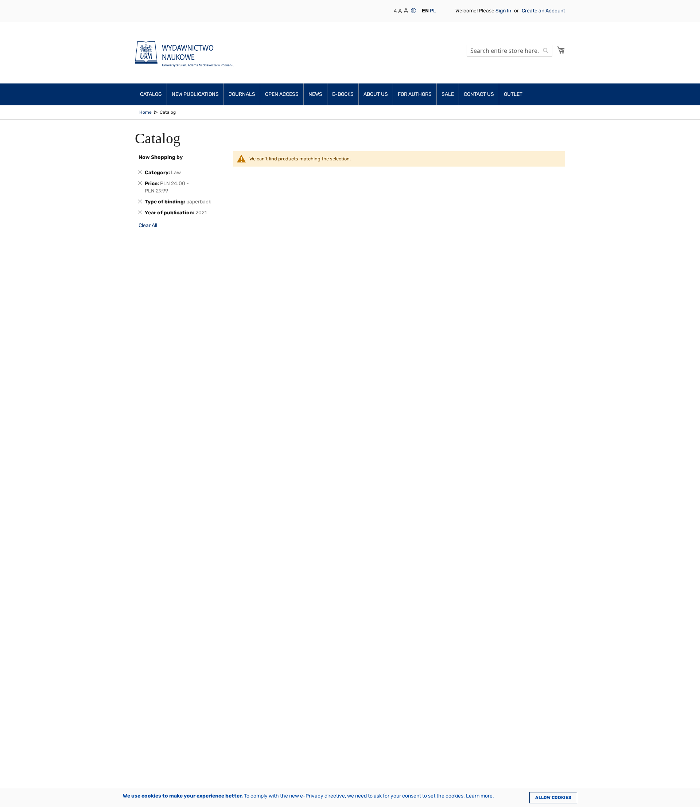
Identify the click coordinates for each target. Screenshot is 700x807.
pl (433, 11)
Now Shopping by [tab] (161, 157)
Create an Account (543, 11)
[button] (425, 11)
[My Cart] (561, 50)
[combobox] (509, 50)
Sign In (503, 11)
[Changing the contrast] (413, 10)
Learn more (479, 796)
